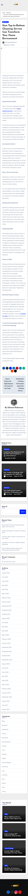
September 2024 (7, 660)
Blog (3, 721)
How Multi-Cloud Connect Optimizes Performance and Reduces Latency (13, 492)
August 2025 (6, 618)
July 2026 (5, 577)
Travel (4, 791)
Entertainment (6, 742)
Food (3, 750)
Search (4, 506)
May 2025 (5, 626)
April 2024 (5, 680)
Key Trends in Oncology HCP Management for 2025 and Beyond (13, 474)
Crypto (4, 733)
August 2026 (6, 573)
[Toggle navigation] (2, 5)
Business (5, 22)
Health (4, 758)
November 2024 (7, 651)
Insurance (5, 766)
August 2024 (6, 664)
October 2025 (6, 614)
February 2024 (6, 688)
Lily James (9, 476)
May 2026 (5, 585)
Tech (3, 787)
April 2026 (5, 589)
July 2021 (5, 705)
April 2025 (5, 631)
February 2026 (6, 598)
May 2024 (5, 676)
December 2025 (6, 606)
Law (3, 771)
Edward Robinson (12, 42)
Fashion (4, 746)
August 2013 (6, 709)
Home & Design (6, 762)
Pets (3, 779)
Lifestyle (4, 775)
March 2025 (5, 635)
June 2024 (5, 672)
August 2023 (6, 701)
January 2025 (6, 643)
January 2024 (6, 693)
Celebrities (5, 729)
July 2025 (5, 622)
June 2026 (5, 581)
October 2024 (6, 655)
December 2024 (7, 647)
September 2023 (7, 697)
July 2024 (5, 668)
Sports (4, 783)
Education (5, 737)
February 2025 (6, 639)
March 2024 (5, 684)
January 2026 (6, 602)
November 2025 (6, 610)
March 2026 (5, 593)
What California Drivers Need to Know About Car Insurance (12, 818)
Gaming (4, 754)
